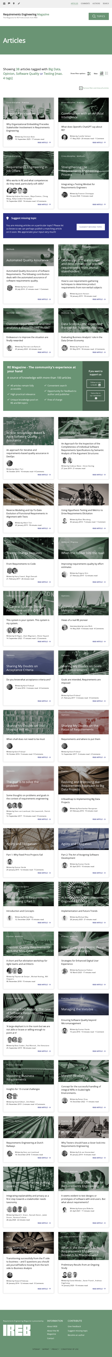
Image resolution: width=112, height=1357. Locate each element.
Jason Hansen (83, 294)
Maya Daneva (36, 196)
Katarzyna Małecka (85, 1208)
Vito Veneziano (43, 1045)
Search (106, 3)
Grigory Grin (83, 573)
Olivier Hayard (43, 636)
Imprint (45, 1349)
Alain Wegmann (29, 636)
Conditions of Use (69, 1349)
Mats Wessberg (84, 519)
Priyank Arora (83, 346)
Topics (100, 16)
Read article (43, 142)
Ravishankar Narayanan (87, 808)
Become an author (76, 1335)
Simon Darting (88, 466)
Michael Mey (28, 917)
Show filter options (78, 73)
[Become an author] (19, 3)
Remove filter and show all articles (95, 88)
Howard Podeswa (21, 1281)
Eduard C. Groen (21, 1215)
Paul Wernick (31, 1045)
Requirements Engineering (26, 15)
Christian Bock (29, 137)
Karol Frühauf (28, 685)
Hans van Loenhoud (23, 811)
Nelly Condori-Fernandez (22, 199)
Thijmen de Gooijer (22, 976)
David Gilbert (20, 1102)
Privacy (55, 1349)
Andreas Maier (76, 466)
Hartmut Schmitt (19, 1217)
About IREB (52, 1326)
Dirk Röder (30, 1102)
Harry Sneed (28, 287)
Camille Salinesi (84, 136)
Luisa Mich (88, 626)
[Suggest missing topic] (14, 3)
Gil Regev (19, 636)
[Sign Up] (4, 3)
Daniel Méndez (76, 1280)
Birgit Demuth (31, 576)
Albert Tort (19, 469)
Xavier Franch (88, 1280)
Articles (74, 3)
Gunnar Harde (20, 867)
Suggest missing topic (90, 227)
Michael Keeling (37, 976)
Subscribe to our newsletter (95, 394)
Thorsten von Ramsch (31, 346)
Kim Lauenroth (38, 811)
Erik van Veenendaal (86, 1152)
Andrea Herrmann (22, 196)
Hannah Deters (35, 1215)
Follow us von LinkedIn (96, 383)
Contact (50, 1338)
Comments (85, 3)
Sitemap (36, 1349)
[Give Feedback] (9, 3)
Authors (96, 3)
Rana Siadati (20, 1045)
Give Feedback (74, 1326)
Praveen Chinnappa (86, 193)
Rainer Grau (83, 1099)
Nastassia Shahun (85, 970)
